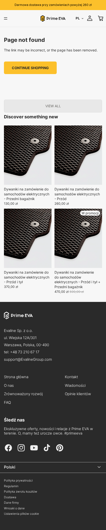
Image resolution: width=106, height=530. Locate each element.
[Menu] (5, 18)
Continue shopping (30, 68)
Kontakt (71, 377)
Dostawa (10, 497)
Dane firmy (11, 502)
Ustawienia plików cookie (21, 513)
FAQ (7, 402)
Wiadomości (75, 385)
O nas (9, 385)
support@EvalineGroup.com (28, 359)
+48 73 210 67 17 (24, 352)
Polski (9, 467)
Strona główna (16, 377)
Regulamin (11, 486)
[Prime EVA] (53, 319)
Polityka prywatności (18, 480)
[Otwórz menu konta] (89, 18)
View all (53, 106)
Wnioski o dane (14, 508)
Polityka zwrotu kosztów (20, 491)
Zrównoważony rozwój (23, 394)
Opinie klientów (78, 394)
